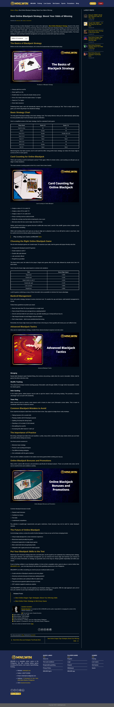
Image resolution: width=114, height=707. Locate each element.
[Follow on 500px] (23, 690)
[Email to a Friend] (45, 629)
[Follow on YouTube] (20, 690)
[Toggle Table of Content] (25, 38)
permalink (33, 635)
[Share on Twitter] (42, 629)
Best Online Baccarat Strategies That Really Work (27, 640)
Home (12, 10)
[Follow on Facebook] (12, 690)
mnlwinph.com (27, 670)
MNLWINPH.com (15, 566)
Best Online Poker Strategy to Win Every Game (31, 601)
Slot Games (56, 3)
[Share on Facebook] (39, 629)
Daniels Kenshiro (26, 20)
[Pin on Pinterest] (47, 629)
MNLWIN (33, 3)
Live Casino (47, 3)
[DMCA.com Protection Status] (15, 693)
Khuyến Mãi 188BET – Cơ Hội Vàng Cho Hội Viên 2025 (95, 24)
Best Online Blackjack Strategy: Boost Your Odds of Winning (95, 47)
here (40, 237)
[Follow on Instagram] (14, 690)
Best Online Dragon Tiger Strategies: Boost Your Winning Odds (36, 598)
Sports (63, 3)
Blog (77, 3)
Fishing (39, 3)
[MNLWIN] (19, 3)
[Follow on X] (17, 690)
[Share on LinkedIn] (50, 629)
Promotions (70, 3)
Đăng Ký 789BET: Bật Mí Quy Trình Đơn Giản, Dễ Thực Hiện (95, 16)
